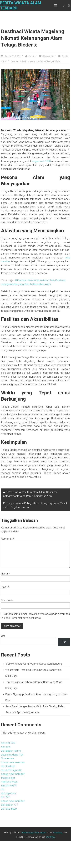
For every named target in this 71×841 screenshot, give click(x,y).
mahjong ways (9, 781)
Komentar (7, 538)
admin (31, 56)
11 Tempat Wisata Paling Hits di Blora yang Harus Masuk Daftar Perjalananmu (35, 505)
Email (5, 587)
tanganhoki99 (8, 785)
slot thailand (8, 766)
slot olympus (8, 793)
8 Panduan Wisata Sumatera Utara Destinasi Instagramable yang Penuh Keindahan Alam (30, 494)
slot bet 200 (8, 743)
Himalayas (58, 832)
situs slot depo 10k (12, 754)
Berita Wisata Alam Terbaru (34, 832)
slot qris (5, 746)
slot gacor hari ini (11, 750)
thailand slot (8, 777)
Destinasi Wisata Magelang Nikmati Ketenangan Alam (35, 61)
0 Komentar (47, 56)
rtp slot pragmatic (11, 770)
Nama (5, 573)
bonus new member (12, 762)
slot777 (5, 797)
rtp (2, 789)
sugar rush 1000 (41, 161)
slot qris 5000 (9, 808)
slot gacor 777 (9, 804)
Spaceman (7, 758)
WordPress (50, 837)
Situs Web (7, 600)
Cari (3, 635)
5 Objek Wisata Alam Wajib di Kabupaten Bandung (34, 663)
